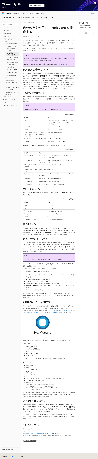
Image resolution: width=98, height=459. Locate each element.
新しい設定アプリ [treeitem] (11, 67)
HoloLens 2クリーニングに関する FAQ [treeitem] (12, 93)
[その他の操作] (73, 23)
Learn (24, 22)
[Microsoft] (3, 13)
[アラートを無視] (95, 3)
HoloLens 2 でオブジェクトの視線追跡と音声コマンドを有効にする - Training (42, 433)
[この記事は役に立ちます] (80, 35)
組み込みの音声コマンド (85, 25)
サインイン (93, 13)
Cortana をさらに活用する (86, 27)
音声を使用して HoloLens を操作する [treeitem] (12, 54)
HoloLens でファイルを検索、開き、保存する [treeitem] (12, 58)
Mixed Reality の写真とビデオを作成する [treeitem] (12, 63)
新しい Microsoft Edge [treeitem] (12, 70)
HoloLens (30, 22)
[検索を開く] (88, 13)
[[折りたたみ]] (19, 21)
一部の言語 (35, 58)
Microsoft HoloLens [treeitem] (8, 27)
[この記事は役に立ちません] (81, 35)
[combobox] (10, 24)
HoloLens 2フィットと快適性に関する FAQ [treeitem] (12, 88)
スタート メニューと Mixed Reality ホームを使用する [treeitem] (12, 48)
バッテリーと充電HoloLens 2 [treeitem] (12, 83)
